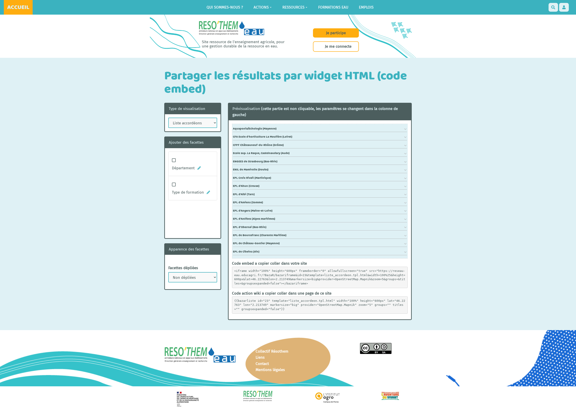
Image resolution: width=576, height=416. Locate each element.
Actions (261, 7)
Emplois (366, 7)
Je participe (336, 33)
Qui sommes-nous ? (225, 7)
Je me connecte (338, 46)
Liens (260, 357)
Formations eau (333, 7)
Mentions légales (270, 369)
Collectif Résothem (272, 351)
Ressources (293, 7)
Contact (262, 363)
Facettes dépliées (183, 268)
